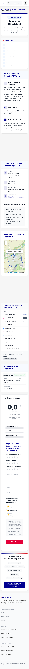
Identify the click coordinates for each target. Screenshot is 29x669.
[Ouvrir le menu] (25, 3)
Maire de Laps (14, 574)
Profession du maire (9, 51)
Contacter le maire (9, 54)
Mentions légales (5, 616)
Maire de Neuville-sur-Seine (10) (9, 629)
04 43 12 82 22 (13, 183)
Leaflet (10, 272)
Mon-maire (6, 597)
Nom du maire (8, 45)
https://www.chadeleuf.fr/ (16, 197)
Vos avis (7, 63)
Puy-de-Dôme (21, 9)
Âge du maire (8, 48)
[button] (14, 255)
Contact (3, 620)
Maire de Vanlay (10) (6, 633)
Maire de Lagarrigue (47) (7, 637)
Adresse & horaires (9, 57)
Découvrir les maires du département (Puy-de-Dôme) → (14, 585)
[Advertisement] (14, 147)
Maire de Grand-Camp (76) (7, 646)
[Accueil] (1, 9)
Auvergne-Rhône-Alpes (10, 9)
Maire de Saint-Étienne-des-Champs (14, 566)
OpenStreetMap (17, 272)
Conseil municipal (9, 60)
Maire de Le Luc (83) (6, 654)
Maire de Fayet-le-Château (14, 570)
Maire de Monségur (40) (7, 650)
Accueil (3, 612)
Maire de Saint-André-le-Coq (14, 578)
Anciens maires (8, 65)
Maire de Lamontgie (14, 563)
